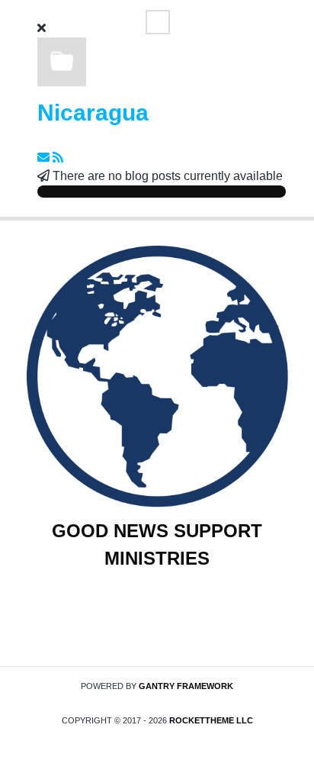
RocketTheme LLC (211, 720)
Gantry (186, 686)
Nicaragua (93, 112)
